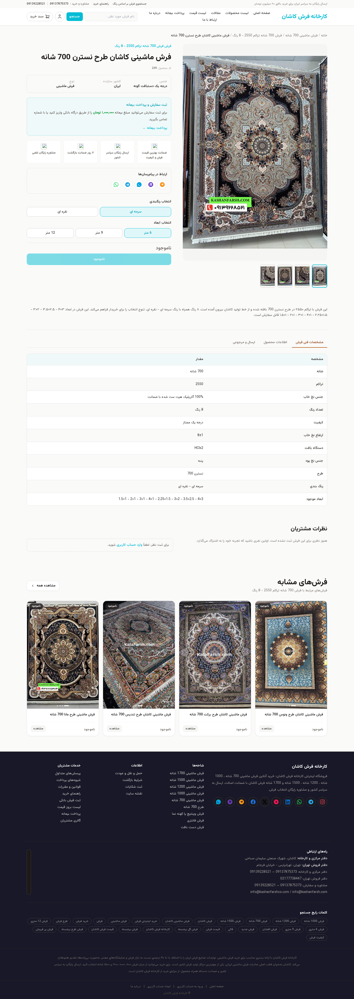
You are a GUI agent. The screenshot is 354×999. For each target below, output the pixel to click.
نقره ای (62, 211)
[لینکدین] (288, 802)
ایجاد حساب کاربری (158, 986)
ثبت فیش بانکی (70, 800)
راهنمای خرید (101, 4)
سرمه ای (136, 211)
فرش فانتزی (195, 820)
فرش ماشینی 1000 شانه (187, 793)
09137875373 (59, 4)
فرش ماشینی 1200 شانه (187, 787)
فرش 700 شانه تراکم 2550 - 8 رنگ (257, 35)
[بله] (139, 184)
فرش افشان (269, 929)
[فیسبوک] (253, 802)
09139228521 (36, 4)
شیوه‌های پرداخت (68, 780)
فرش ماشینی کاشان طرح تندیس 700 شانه (141, 714)
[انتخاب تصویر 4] (267, 276)
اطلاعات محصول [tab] (275, 342)
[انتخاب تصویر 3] (285, 276)
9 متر (99, 233)
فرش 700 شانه (258, 921)
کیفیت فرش (316, 937)
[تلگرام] (127, 184)
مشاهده (267, 728)
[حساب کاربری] (60, 16)
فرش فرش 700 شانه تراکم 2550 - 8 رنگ (143, 46)
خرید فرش (82, 921)
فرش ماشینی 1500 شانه (187, 780)
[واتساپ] (116, 184)
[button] (255, 152)
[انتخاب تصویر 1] (319, 276)
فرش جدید (247, 929)
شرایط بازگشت (132, 780)
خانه (324, 35)
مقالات (216, 13)
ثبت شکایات (133, 787)
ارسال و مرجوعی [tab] (244, 342)
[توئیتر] (264, 802)
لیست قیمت (197, 13)
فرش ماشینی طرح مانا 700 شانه (72, 714)
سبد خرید (37, 16)
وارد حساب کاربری (129, 545)
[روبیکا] (151, 184)
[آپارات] (276, 802)
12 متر (50, 233)
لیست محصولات (237, 13)
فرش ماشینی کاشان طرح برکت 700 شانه (218, 714)
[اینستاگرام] (322, 802)
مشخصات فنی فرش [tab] (309, 342)
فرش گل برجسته (188, 929)
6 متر (147, 233)
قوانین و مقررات (69, 787)
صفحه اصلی (261, 13)
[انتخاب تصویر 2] (302, 276)
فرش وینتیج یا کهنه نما (188, 814)
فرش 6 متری (316, 929)
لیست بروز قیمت (69, 807)
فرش (100, 921)
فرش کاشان (205, 921)
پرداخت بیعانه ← (155, 128)
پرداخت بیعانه (174, 13)
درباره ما (154, 13)
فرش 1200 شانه (285, 921)
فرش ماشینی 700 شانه (301, 35)
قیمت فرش (213, 929)
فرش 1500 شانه (230, 921)
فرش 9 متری (293, 929)
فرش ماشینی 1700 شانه (187, 773)
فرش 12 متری (39, 921)
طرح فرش (62, 921)
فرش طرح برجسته (72, 929)
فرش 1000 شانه (314, 921)
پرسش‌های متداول (68, 773)
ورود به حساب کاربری (190, 986)
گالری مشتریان (70, 820)
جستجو (74, 16)
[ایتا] (162, 184)
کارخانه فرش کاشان (158, 929)
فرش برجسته (130, 929)
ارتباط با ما (210, 20)
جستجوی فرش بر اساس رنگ (130, 4)
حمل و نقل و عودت (128, 773)
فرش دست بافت (192, 827)
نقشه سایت (134, 793)
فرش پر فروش (44, 929)
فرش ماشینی (119, 921)
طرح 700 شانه (194, 807)
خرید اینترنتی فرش (146, 921)
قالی (230, 929)
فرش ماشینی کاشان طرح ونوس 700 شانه (294, 714)
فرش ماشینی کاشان (177, 921)
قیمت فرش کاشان (102, 929)
